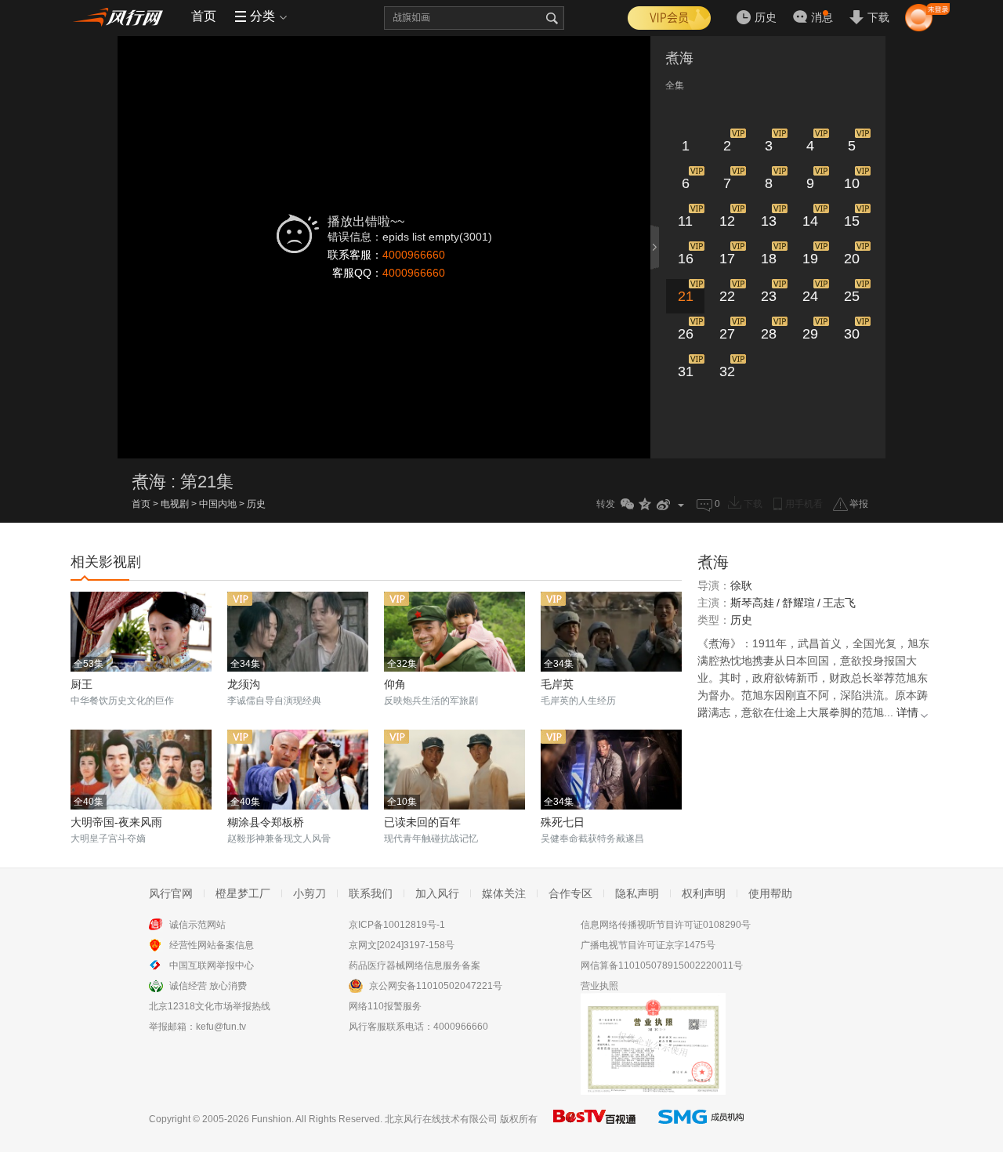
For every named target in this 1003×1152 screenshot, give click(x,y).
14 (810, 221)
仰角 (395, 684)
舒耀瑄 (798, 602)
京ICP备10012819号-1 (397, 924)
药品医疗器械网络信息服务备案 (414, 965)
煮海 (679, 58)
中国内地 (218, 503)
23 (769, 296)
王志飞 (839, 602)
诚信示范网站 (197, 924)
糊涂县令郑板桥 (265, 822)
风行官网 (171, 893)
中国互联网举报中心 (211, 965)
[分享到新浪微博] (663, 504)
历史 (256, 503)
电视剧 (175, 503)
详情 (907, 712)
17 (727, 258)
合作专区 (570, 893)
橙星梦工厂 (242, 893)
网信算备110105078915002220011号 (662, 965)
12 (727, 221)
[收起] (655, 246)
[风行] (121, 16)
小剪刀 (309, 893)
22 (727, 296)
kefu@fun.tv (221, 1026)
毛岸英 (557, 684)
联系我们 (371, 893)
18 (769, 258)
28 (769, 334)
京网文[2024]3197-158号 (401, 945)
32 (727, 371)
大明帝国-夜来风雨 (116, 822)
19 (810, 258)
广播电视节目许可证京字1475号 (648, 945)
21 (685, 296)
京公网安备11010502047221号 (435, 985)
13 (769, 221)
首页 (203, 16)
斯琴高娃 (752, 602)
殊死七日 (563, 822)
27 (727, 334)
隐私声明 (637, 893)
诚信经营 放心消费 (208, 985)
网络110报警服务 (385, 1006)
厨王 (81, 684)
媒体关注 (504, 893)
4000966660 (413, 254)
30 (852, 334)
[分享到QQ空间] (645, 504)
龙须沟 (243, 684)
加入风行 (437, 893)
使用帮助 (770, 893)
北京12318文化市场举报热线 (209, 1006)
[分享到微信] (627, 504)
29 (810, 334)
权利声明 (704, 893)
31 (685, 371)
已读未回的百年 (422, 822)
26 (685, 334)
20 (852, 258)
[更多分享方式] (681, 504)
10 (852, 183)
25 (852, 296)
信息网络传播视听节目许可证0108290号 (666, 924)
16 (685, 258)
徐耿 (741, 585)
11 (685, 221)
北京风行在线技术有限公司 (441, 1119)
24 (810, 296)
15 (852, 221)
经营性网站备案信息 (211, 945)
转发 (605, 503)
